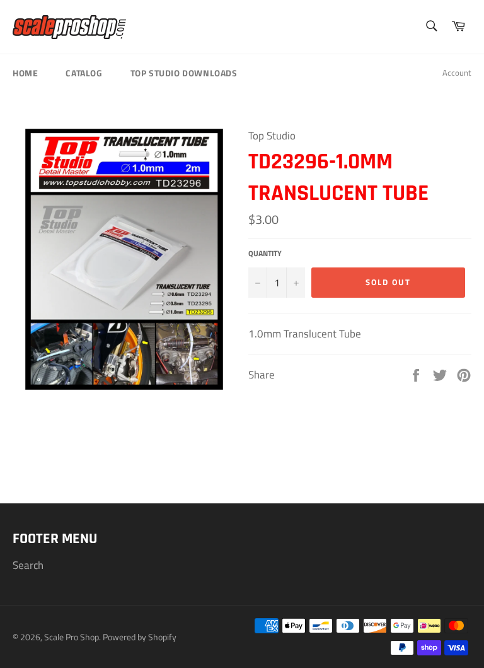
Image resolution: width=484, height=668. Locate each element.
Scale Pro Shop (71, 637)
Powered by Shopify (139, 637)
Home (25, 72)
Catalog (84, 72)
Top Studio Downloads (184, 72)
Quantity (265, 254)
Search (28, 565)
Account (456, 72)
